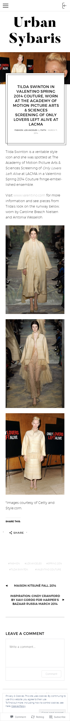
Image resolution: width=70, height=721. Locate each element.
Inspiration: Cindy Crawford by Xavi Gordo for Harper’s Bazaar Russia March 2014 (35, 600)
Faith (43, 130)
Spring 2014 (55, 563)
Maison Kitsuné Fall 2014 (35, 585)
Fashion (19, 130)
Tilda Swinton (19, 569)
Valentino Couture (49, 569)
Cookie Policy (18, 706)
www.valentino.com (29, 195)
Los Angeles (30, 130)
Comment (51, 673)
